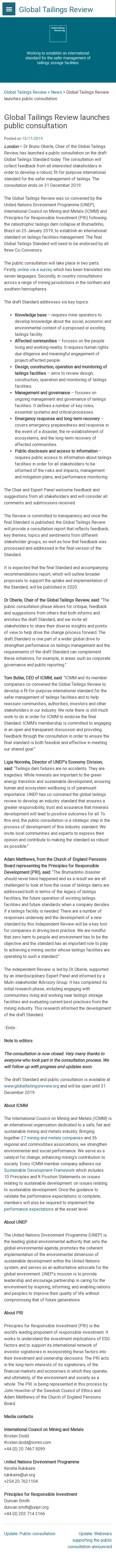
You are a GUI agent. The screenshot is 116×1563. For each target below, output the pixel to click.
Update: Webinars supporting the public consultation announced (90, 1540)
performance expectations (29, 1209)
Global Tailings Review (56, 9)
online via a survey (35, 269)
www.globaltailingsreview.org (31, 1086)
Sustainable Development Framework (39, 1170)
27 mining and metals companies (52, 1137)
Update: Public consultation (29, 1533)
